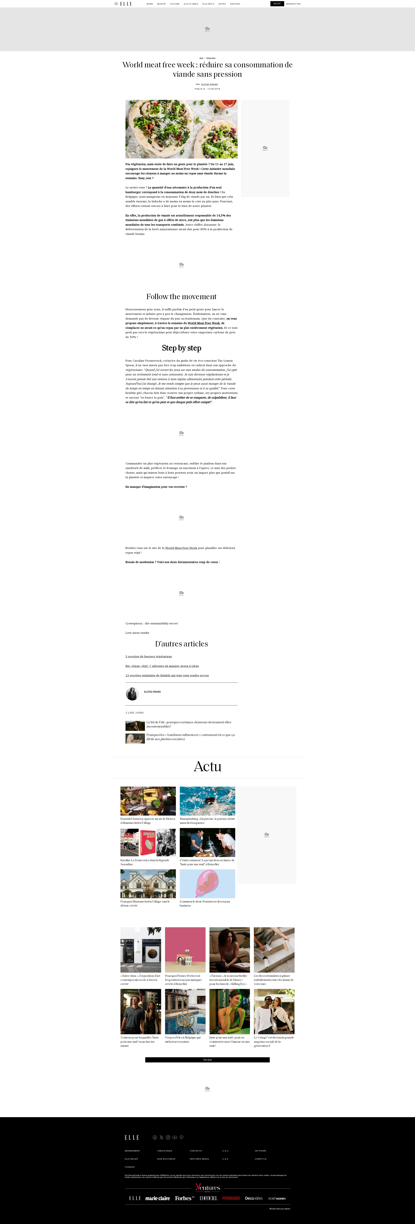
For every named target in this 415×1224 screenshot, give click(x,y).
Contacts (196, 1150)
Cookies (130, 1166)
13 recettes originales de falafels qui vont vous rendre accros (167, 675)
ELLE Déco (208, 3)
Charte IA (261, 1158)
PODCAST (235, 3)
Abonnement (132, 1150)
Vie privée (261, 1150)
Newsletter (293, 3)
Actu (207, 767)
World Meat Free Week (203, 323)
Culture (175, 3)
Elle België (131, 1158)
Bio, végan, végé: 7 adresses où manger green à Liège (162, 666)
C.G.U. (225, 1150)
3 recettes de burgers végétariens (148, 656)
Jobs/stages (164, 1150)
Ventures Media (199, 1158)
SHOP (277, 3)
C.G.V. (225, 1158)
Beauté (161, 3)
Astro (222, 3)
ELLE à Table (191, 3)
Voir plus (207, 1059)
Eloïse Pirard (209, 84)
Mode (150, 3)
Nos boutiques (166, 1158)
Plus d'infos (243, 1177)
